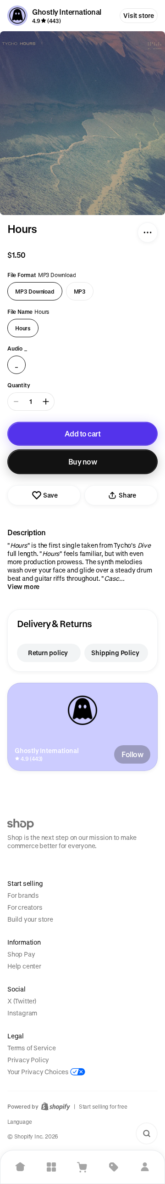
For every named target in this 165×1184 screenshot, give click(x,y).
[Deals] (114, 1167)
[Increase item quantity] (45, 401)
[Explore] (51, 1167)
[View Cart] (83, 1167)
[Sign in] (145, 1167)
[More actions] (148, 232)
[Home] (20, 1167)
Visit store (138, 15)
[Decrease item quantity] (16, 401)
